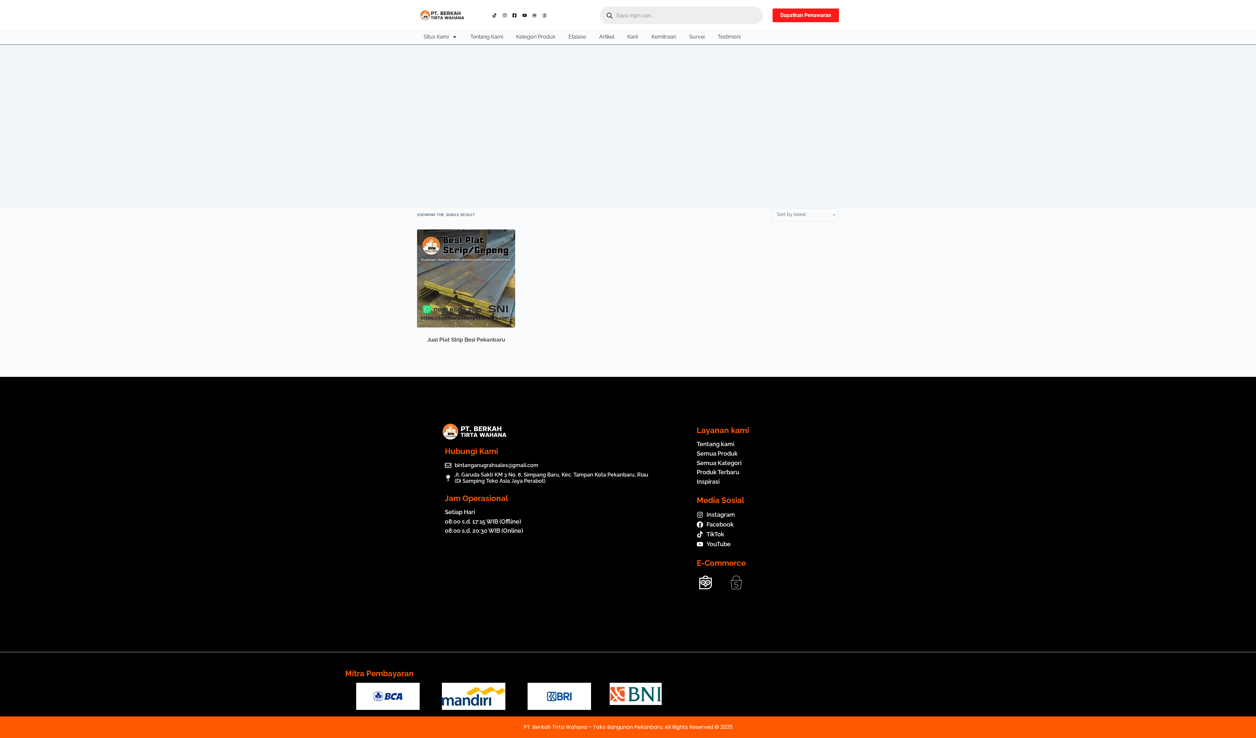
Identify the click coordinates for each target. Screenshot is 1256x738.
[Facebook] (516, 15)
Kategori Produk (535, 37)
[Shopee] (546, 15)
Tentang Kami (486, 37)
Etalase (577, 37)
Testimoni (729, 37)
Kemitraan (664, 37)
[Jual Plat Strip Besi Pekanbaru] (466, 278)
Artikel (606, 37)
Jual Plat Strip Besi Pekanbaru (466, 339)
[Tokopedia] (536, 15)
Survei (697, 37)
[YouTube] (526, 15)
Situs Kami (436, 37)
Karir (632, 37)
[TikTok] (496, 15)
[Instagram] (506, 15)
